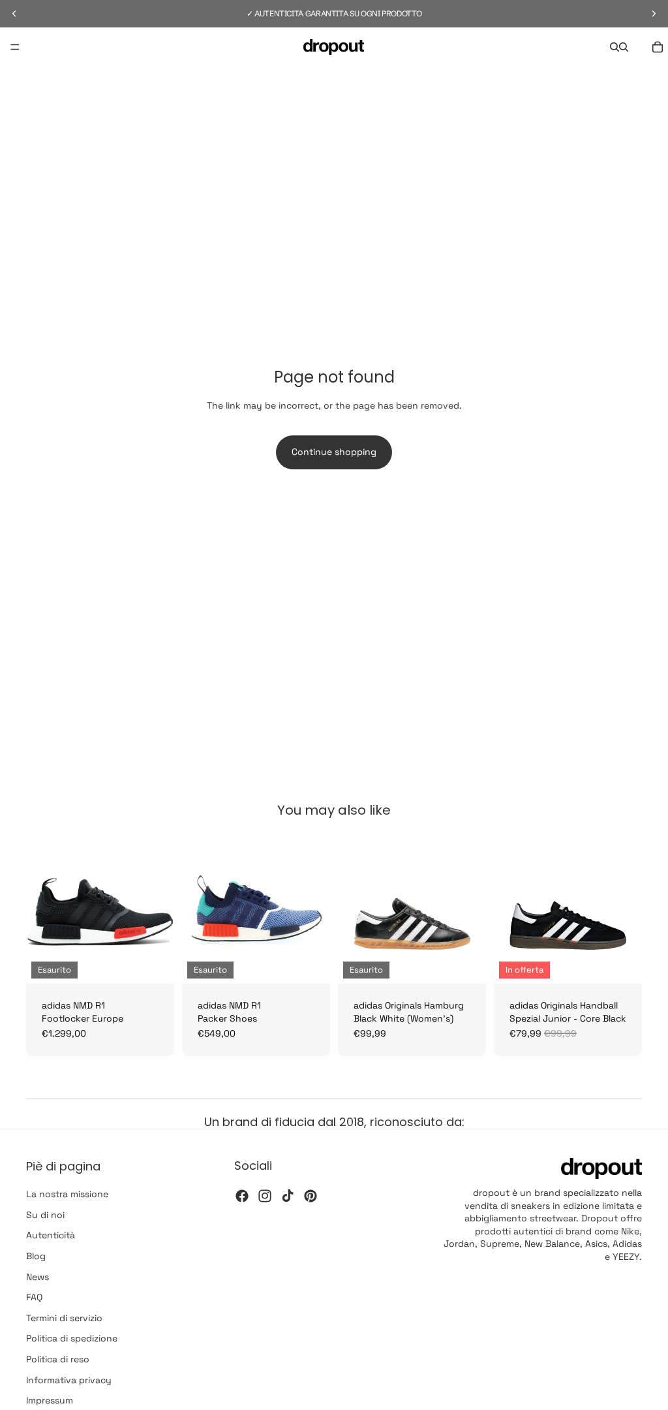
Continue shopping (334, 452)
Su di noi (45, 1214)
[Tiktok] (288, 1195)
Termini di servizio (64, 1317)
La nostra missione (67, 1194)
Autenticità (50, 1235)
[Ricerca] (614, 47)
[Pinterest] (310, 1195)
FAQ (34, 1297)
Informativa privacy (69, 1379)
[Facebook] (242, 1195)
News (37, 1276)
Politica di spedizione (71, 1338)
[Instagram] (265, 1195)
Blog (36, 1256)
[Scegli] (621, 963)
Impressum (49, 1400)
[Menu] (15, 47)
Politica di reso (57, 1359)
